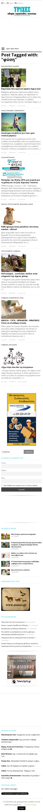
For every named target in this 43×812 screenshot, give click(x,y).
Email (3, 478)
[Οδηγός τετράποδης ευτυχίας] (21, 11)
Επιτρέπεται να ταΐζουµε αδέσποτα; (13, 629)
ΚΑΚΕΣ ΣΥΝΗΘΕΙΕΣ (7, 111)
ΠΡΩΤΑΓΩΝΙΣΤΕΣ (13, 204)
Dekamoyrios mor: (8, 735)
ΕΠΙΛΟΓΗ (4, 204)
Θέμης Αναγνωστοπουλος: (12, 747)
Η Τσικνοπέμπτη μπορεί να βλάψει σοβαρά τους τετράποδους (25, 562)
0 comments (21, 106)
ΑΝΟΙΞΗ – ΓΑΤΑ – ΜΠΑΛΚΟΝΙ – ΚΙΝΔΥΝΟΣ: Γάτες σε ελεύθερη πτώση (20, 321)
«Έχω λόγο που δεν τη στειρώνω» (17, 367)
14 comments (22, 246)
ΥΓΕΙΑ (22, 298)
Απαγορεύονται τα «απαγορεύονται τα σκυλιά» (17, 638)
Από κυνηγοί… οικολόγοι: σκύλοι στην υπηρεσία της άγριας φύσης (19, 274)
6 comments (21, 293)
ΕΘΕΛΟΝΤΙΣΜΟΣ (6, 66)
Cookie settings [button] (30, 804)
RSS (4, 3)
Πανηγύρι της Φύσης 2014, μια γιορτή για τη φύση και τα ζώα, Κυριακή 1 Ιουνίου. (20, 181)
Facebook (20, 3)
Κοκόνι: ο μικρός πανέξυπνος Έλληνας (14, 625)
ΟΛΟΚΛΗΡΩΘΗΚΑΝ (7, 157)
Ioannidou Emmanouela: (11, 775)
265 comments (22, 381)
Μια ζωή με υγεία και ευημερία (23, 534)
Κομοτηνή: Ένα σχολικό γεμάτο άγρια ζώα (21, 89)
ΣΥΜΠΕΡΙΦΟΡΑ (19, 111)
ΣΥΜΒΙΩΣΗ (16, 251)
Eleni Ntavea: (6, 754)
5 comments (21, 152)
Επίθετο (3, 470)
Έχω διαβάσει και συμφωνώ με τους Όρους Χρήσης (20, 485)
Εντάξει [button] (21, 808)
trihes (5, 106)
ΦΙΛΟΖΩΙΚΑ (24, 204)
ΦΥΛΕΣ (30, 204)
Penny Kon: (5, 761)
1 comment (21, 340)
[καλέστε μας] (21, 419)
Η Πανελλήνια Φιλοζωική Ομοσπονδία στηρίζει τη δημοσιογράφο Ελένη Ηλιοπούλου (26, 545)
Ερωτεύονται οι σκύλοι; (20, 570)
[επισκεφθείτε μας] (21, 669)
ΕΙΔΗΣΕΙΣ (16, 66)
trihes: (4, 766)
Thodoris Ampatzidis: (10, 739)
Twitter (11, 3)
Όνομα (3, 463)
